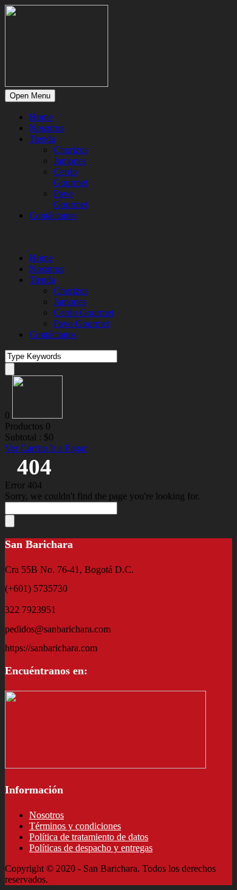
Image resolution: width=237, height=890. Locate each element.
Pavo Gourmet (70, 199)
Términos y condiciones (75, 826)
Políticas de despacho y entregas (91, 848)
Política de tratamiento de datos (88, 837)
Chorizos (70, 150)
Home (41, 117)
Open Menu (30, 95)
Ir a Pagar (68, 448)
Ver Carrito (27, 448)
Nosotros (46, 128)
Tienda (42, 139)
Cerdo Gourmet (70, 177)
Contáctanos (53, 215)
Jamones (69, 161)
